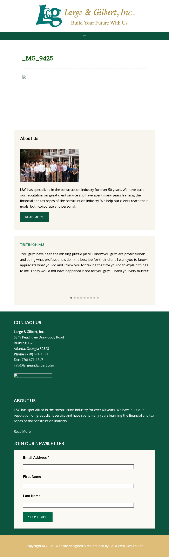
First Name (32, 476)
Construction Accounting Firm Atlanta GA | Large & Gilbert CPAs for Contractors (84, 16)
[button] (71, 298)
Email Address (36, 457)
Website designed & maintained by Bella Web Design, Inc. (99, 546)
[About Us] (49, 166)
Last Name (31, 496)
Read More (34, 217)
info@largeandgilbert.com (34, 365)
